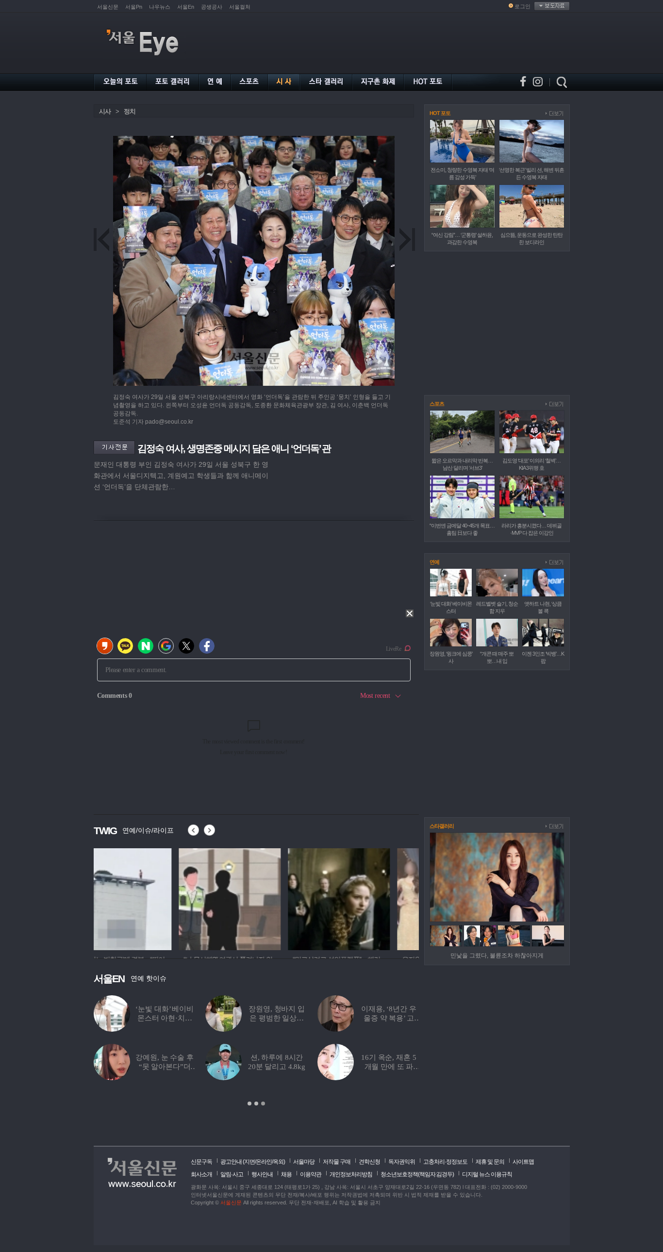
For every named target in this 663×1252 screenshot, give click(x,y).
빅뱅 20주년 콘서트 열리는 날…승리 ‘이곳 (389, 1018)
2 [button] (256, 1103)
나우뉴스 (159, 7)
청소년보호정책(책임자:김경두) (417, 1174)
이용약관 (310, 1174)
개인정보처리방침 (351, 1174)
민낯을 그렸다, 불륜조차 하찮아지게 (497, 955)
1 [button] (249, 1103)
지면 (249, 1161)
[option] (145, 897)
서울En (185, 7)
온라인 (264, 1161)
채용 (286, 1174)
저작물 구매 (336, 1161)
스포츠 (437, 404)
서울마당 (304, 1161)
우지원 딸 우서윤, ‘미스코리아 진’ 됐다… (164, 1018)
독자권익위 (401, 1161)
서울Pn (133, 7)
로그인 (522, 6)
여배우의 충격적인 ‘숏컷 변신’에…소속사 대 (277, 1067)
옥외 (278, 1161)
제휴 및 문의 (490, 1161)
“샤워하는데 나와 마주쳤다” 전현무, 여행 (389, 1067)
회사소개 (201, 1174)
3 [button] (263, 1103)
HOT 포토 (440, 113)
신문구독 (201, 1161)
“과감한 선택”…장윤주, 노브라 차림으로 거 (276, 1018)
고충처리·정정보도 (445, 1161)
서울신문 (107, 7)
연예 (434, 562)
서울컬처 (239, 7)
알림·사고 (231, 1174)
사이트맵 (523, 1161)
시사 (105, 111)
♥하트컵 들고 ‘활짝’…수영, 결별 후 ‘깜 (164, 1067)
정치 (129, 111)
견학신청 (369, 1161)
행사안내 (262, 1174)
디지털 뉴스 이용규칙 (487, 1174)
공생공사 (211, 7)
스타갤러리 (442, 826)
